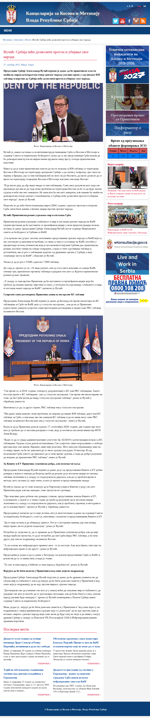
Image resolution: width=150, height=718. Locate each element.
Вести (28, 39)
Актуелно (18, 39)
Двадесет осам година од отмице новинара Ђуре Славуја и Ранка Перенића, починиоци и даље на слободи (27, 642)
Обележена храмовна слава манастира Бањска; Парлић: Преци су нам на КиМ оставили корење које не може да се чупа (76, 642)
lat (145, 6)
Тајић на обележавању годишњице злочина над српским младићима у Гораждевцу (24, 673)
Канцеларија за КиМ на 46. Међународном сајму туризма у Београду (127, 231)
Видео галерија (116, 164)
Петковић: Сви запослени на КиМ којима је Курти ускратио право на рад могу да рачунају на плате (127, 193)
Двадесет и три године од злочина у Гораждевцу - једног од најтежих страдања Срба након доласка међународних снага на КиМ (73, 675)
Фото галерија (115, 203)
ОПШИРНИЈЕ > (44, 663)
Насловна (7, 39)
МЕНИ (8, 30)
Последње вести (16, 629)
